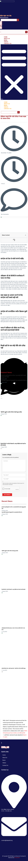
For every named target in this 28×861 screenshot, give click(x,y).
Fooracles (17, 857)
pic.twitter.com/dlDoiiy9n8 (18, 733)
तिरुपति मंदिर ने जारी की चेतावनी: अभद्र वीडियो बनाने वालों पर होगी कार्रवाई (13, 444)
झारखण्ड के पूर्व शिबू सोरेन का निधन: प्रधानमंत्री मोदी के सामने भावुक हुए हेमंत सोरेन (13, 376)
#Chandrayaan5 (7, 733)
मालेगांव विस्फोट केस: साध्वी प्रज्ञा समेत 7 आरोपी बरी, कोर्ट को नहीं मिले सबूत (13, 668)
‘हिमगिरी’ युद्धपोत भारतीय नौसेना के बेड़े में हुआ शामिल (11, 412)
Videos (6, 42)
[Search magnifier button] (18, 20)
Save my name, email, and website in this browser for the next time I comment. (13, 484)
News (5, 40)
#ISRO (25, 731)
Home (5, 37)
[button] (14, 72)
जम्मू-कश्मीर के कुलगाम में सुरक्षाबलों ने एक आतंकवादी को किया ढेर (14, 380)
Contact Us (7, 43)
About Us (7, 38)
